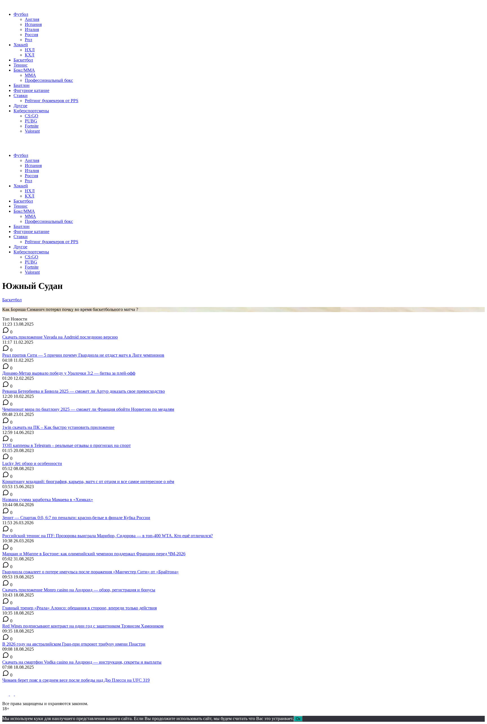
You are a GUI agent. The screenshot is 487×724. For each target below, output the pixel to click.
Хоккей (21, 44)
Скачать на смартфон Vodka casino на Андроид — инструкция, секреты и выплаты (81, 662)
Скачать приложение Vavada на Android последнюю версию (60, 337)
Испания (33, 24)
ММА (30, 75)
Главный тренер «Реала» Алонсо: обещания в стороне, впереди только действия (79, 607)
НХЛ (30, 49)
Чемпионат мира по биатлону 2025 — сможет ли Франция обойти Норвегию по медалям (88, 409)
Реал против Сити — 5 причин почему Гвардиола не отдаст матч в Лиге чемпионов (83, 355)
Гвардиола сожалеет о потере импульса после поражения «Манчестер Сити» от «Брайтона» (90, 571)
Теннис (21, 65)
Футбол (21, 14)
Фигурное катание (31, 90)
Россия (31, 34)
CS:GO (31, 115)
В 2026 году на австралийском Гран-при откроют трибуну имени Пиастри (73, 644)
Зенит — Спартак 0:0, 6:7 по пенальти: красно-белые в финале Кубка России (76, 517)
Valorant (32, 131)
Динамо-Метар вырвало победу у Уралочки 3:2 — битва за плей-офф (68, 373)
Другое (20, 105)
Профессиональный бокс (49, 80)
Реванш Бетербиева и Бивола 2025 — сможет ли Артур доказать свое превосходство (83, 391)
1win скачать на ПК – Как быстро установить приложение (58, 427)
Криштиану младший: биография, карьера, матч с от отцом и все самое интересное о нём (88, 481)
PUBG (31, 121)
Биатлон (22, 85)
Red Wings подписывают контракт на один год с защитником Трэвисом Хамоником (82, 626)
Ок (298, 719)
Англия (32, 19)
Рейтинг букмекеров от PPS (51, 100)
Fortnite (32, 126)
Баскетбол (23, 60)
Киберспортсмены (31, 110)
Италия (32, 29)
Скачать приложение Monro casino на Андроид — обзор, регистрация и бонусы (78, 589)
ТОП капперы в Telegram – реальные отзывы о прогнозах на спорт (66, 445)
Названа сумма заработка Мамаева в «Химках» (47, 499)
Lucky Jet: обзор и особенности (32, 463)
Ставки (21, 95)
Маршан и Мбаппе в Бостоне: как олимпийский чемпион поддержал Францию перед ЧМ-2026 (93, 553)
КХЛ (29, 54)
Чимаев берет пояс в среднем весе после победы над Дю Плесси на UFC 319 (76, 680)
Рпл (28, 39)
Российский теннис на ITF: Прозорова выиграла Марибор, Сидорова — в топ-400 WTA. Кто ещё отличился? (107, 535)
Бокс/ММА (24, 70)
